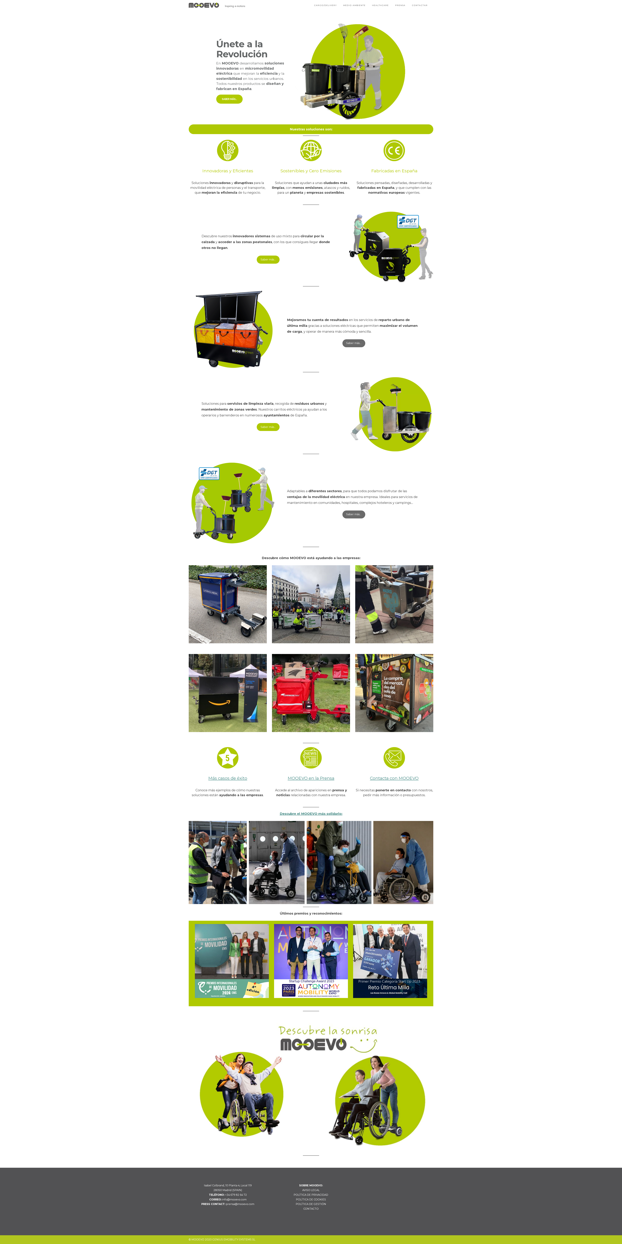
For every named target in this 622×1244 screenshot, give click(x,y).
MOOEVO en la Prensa (311, 778)
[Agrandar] (426, 825)
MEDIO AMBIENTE (354, 5)
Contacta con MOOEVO (394, 778)
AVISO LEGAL (311, 1190)
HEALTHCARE (380, 5)
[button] (311, 71)
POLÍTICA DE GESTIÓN (311, 1204)
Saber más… (268, 259)
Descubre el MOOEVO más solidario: (311, 814)
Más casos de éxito (227, 778)
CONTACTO (311, 1208)
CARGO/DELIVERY (325, 5)
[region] (311, 71)
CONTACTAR (420, 5)
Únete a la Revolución (242, 49)
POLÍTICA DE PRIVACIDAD (311, 1194)
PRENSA (400, 5)
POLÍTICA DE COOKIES (311, 1199)
